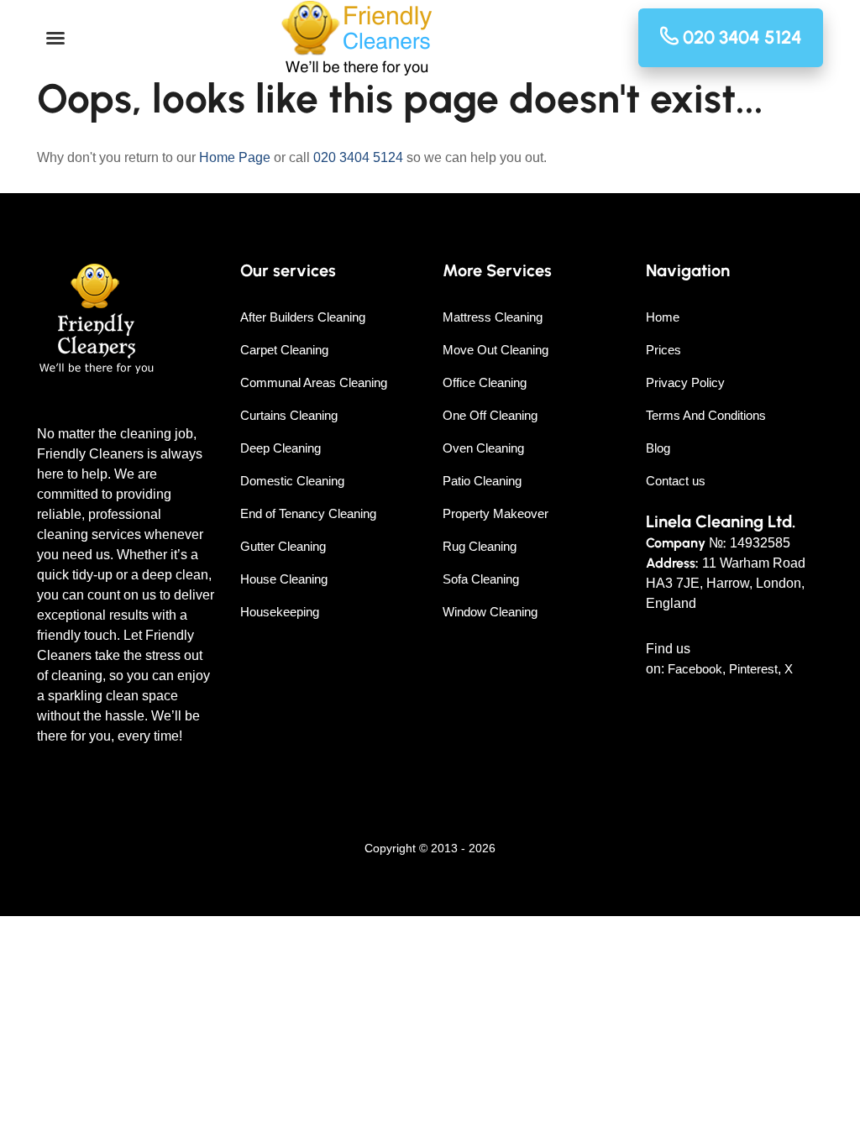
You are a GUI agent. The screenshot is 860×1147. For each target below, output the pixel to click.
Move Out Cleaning (495, 350)
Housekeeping (279, 612)
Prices (663, 350)
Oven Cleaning (483, 448)
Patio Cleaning (482, 481)
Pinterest (753, 669)
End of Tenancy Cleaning (308, 513)
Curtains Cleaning (289, 415)
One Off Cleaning (490, 415)
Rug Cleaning (480, 546)
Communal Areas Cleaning (313, 382)
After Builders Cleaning (302, 317)
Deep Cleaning (280, 448)
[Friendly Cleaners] (357, 38)
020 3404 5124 (358, 157)
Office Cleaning (485, 382)
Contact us (675, 481)
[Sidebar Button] (55, 38)
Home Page (234, 157)
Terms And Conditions (706, 415)
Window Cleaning (490, 612)
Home (662, 317)
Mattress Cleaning (493, 317)
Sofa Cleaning (481, 579)
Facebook (695, 669)
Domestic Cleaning (292, 481)
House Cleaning (284, 579)
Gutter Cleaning (283, 546)
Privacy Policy (685, 382)
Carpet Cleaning (284, 350)
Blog (658, 448)
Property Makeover (495, 513)
